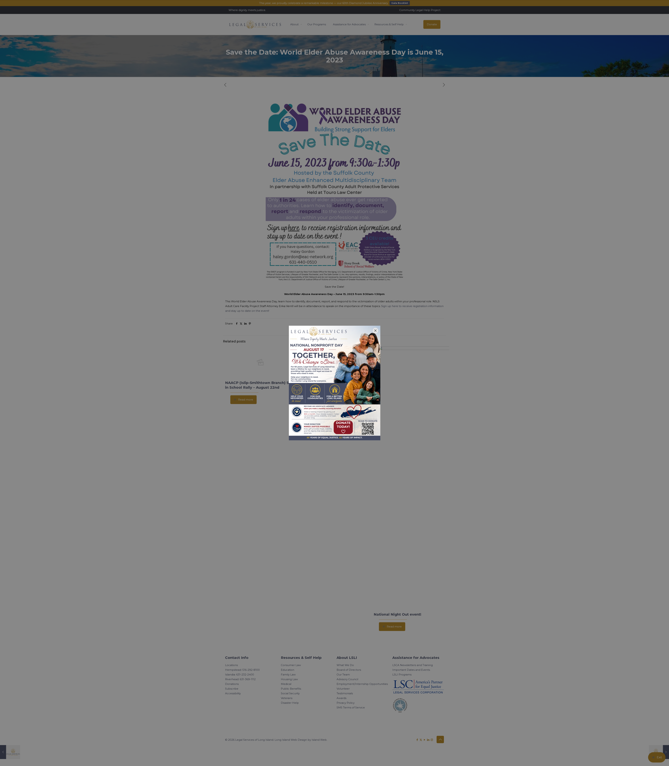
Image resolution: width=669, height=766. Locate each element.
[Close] (375, 330)
